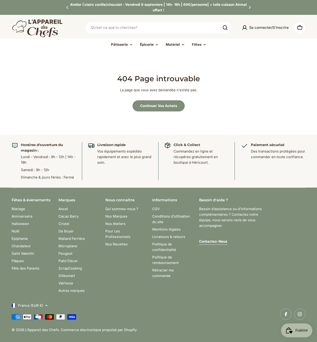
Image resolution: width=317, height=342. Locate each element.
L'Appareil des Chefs (42, 330)
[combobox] (158, 27)
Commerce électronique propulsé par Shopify (99, 330)
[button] (67, 7)
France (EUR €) (30, 305)
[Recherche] (225, 27)
